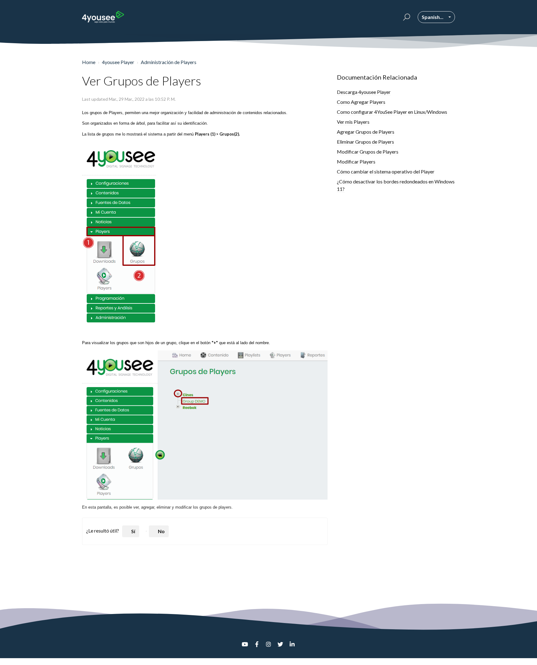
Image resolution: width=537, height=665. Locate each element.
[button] (405, 17)
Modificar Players (356, 161)
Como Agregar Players (361, 102)
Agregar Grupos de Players (365, 132)
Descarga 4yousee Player (364, 92)
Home (88, 62)
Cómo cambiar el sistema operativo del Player (385, 171)
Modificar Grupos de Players (367, 152)
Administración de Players (168, 62)
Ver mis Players (353, 122)
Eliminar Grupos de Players (365, 142)
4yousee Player (118, 62)
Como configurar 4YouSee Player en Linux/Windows (392, 112)
